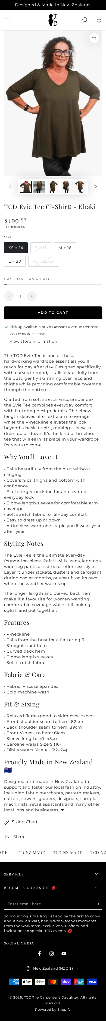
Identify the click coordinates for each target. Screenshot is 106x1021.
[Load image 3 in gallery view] (53, 187)
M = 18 (67, 249)
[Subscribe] (99, 904)
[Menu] (7, 20)
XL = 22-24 (44, 263)
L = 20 (17, 263)
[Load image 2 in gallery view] (39, 187)
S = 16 (43, 249)
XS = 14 (18, 249)
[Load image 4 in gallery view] (67, 187)
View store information (33, 341)
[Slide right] (96, 187)
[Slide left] (10, 187)
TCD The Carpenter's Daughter (51, 997)
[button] (85, 20)
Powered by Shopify (53, 1009)
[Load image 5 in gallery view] (80, 187)
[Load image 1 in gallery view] (26, 187)
